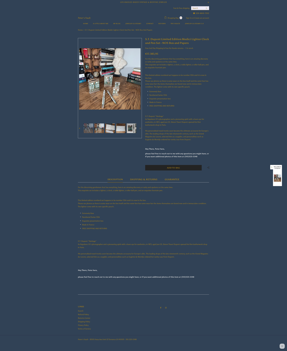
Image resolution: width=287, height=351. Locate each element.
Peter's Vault (84, 18)
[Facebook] (161, 308)
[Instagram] (166, 308)
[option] (110, 79)
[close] (208, 2)
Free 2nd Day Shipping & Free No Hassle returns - (164, 48)
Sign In (189, 18)
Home (80, 30)
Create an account (201, 18)
